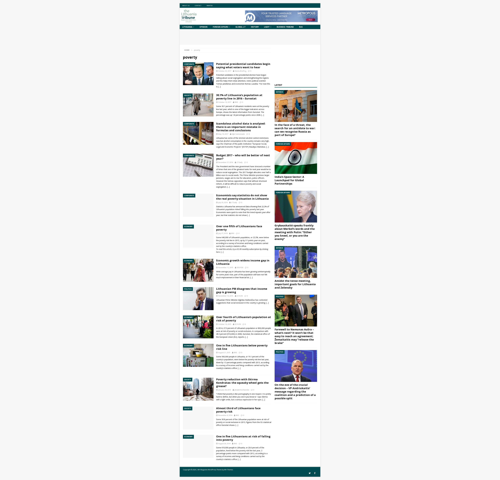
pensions (220, 178)
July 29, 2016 (223, 202)
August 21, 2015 (224, 352)
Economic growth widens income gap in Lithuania (242, 262)
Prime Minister (249, 175)
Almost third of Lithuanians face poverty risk (238, 409)
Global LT (240, 27)
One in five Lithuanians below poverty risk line (241, 347)
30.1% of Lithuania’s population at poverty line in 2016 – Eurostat (239, 96)
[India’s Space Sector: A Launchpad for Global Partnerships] (296, 158)
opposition (238, 181)
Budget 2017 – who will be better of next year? (243, 157)
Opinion (203, 27)
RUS (301, 27)
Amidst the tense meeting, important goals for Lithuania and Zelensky (295, 284)
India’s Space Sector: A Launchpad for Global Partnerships (289, 180)
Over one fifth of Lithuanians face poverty (239, 227)
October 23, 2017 (224, 71)
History (255, 27)
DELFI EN (240, 267)
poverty (266, 106)
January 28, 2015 (224, 390)
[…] (219, 86)
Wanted (210, 5)
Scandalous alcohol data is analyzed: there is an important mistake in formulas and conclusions (240, 127)
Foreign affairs (220, 27)
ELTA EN (240, 296)
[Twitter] (309, 473)
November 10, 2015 (225, 296)
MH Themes (228, 470)
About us (185, 5)
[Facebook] (314, 473)
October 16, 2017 (224, 102)
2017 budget (247, 172)
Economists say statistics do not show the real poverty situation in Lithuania (242, 197)
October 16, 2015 (224, 324)
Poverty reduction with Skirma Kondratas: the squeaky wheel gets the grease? (242, 383)
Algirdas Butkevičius (246, 300)
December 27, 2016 (225, 162)
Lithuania (187, 27)
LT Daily (240, 162)
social (258, 184)
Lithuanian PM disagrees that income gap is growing (241, 290)
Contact (198, 5)
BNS (236, 102)
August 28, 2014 (224, 443)
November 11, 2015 (225, 267)
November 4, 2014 (225, 415)
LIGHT (267, 27)
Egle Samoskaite (238, 134)
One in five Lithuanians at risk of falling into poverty (243, 438)
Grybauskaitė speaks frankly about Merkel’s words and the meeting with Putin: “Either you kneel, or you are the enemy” (295, 232)
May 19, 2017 (223, 134)
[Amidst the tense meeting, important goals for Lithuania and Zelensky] (296, 262)
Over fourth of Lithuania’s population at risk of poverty (243, 318)
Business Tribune (285, 27)
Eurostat (246, 334)
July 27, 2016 (223, 233)
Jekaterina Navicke (242, 390)
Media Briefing (240, 71)
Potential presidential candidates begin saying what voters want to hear (243, 65)
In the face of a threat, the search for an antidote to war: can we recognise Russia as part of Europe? (295, 130)
